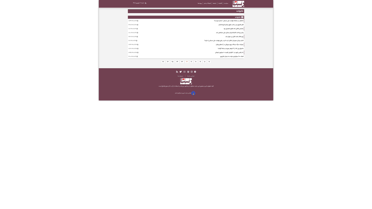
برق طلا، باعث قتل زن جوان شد (234, 37)
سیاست (226, 3)
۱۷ (209, 62)
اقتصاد (220, 3)
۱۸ (204, 62)
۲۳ (182, 62)
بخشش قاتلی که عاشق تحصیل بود (233, 29)
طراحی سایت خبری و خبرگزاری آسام (183, 93)
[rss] (177, 72)
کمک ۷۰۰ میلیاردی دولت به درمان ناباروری (232, 56)
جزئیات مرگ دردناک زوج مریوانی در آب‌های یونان (229, 44)
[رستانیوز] (236, 4)
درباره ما (180, 76)
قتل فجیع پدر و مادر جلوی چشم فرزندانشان (231, 25)
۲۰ (196, 62)
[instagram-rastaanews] (192, 72)
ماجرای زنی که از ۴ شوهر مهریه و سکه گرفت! (231, 48)
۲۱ (191, 62)
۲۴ (177, 62)
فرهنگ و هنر (207, 3)
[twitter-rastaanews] (181, 72)
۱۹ (200, 62)
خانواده (238, 17)
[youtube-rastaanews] (184, 72)
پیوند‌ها (200, 3)
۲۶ (168, 62)
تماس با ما (190, 76)
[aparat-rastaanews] (188, 72)
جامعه (214, 3)
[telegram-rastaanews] (195, 72)
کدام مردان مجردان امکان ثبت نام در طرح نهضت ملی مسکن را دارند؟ (224, 40)
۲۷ (163, 62)
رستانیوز (186, 86)
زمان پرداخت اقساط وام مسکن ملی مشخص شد (230, 33)
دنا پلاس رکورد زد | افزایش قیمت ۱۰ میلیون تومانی (229, 52)
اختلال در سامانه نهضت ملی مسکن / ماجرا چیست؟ (228, 21)
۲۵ (172, 62)
